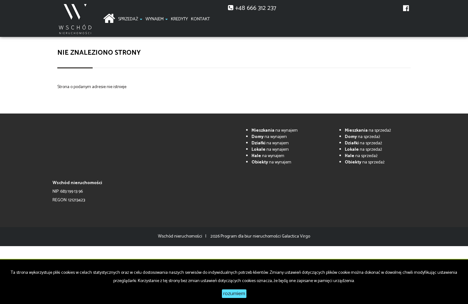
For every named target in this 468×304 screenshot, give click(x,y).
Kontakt (200, 19)
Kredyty (179, 19)
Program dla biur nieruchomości (251, 236)
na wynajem (275, 130)
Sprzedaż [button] (128, 19)
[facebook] (406, 12)
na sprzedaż (368, 130)
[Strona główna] (109, 17)
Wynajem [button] (155, 19)
